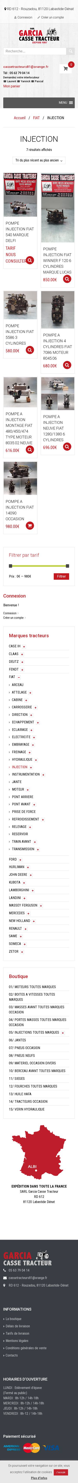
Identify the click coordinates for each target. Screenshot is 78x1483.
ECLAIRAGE (20, 730)
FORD (13, 859)
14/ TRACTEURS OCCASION (28, 1102)
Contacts (12, 1355)
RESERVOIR (20, 834)
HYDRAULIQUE (22, 759)
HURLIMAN (16, 867)
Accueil (20, 118)
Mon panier (11, 86)
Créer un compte (52, 17)
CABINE (17, 700)
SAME (13, 936)
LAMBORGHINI (19, 890)
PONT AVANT (21, 804)
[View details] (20, 194)
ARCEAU (17, 685)
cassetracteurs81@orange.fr (26, 67)
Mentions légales (17, 1341)
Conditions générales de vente (26, 1348)
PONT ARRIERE (22, 797)
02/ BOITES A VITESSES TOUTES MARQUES (32, 997)
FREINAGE (19, 752)
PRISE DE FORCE (24, 812)
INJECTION (19, 767)
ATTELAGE (19, 692)
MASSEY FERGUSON (23, 905)
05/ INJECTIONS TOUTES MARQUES (34, 1032)
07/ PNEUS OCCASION (24, 1048)
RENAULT (15, 928)
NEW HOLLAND (19, 921)
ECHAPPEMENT (23, 722)
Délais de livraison (18, 1326)
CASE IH (14, 646)
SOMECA (15, 944)
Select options (30, 260)
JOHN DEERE (18, 875)
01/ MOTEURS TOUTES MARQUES (32, 987)
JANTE (16, 782)
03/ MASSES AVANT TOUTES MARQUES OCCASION (36, 1009)
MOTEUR (18, 789)
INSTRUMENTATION (26, 774)
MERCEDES (17, 913)
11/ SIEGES (17, 1079)
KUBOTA (14, 882)
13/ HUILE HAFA (20, 1094)
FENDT (14, 669)
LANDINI (15, 898)
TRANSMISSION (23, 849)
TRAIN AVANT (21, 842)
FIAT (36, 118)
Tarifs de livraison (17, 1333)
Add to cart (30, 526)
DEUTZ (14, 662)
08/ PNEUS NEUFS (22, 1056)
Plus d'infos (39, 1478)
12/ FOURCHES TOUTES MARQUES (33, 1086)
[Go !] (70, 51)
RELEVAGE (19, 827)
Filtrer (61, 576)
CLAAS (13, 654)
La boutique (13, 1319)
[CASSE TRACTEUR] (39, 35)
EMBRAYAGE (20, 744)
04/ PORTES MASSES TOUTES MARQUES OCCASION (37, 1022)
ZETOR (13, 951)
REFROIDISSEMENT (25, 819)
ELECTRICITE (21, 737)
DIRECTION (20, 715)
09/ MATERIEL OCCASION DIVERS (32, 1063)
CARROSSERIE (22, 707)
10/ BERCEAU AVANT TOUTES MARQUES (37, 1071)
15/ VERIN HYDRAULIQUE (26, 1109)
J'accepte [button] (60, 1472)
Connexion (25, 17)
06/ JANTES (17, 1040)
